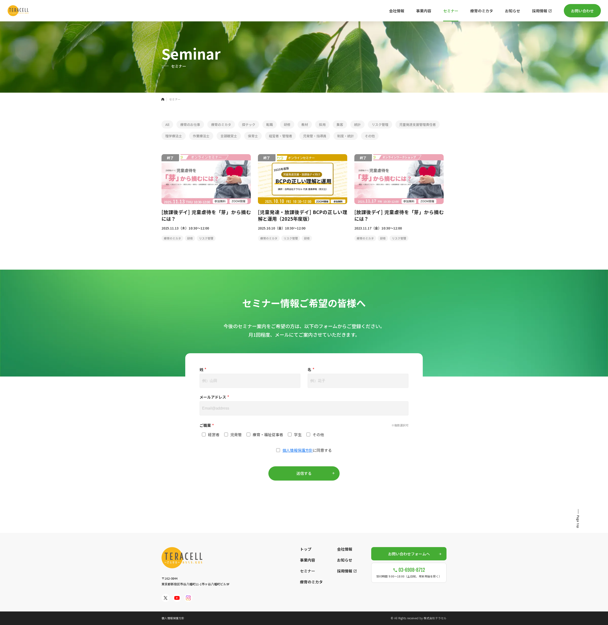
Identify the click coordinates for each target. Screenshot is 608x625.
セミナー (307, 571)
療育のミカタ (311, 582)
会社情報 (344, 549)
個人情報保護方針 (297, 450)
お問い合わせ (582, 11)
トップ (305, 549)
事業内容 (307, 560)
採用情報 (344, 571)
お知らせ (344, 560)
